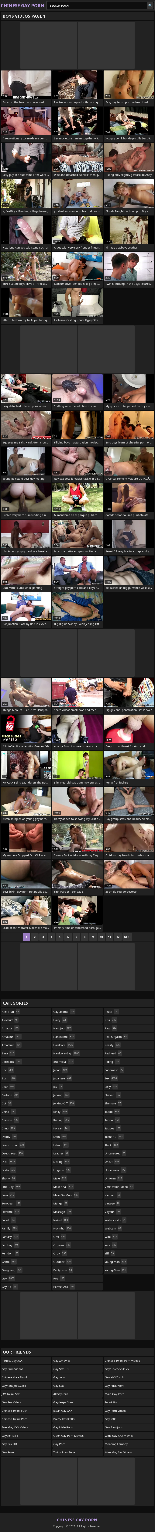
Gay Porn (8, 1452)
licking (61, 1162)
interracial (63, 1062)
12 (117, 937)
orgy (59, 1253)
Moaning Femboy (116, 1444)
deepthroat (12, 1153)
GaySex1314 (10, 1435)
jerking (61, 1095)
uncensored (115, 1153)
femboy (10, 1245)
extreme (10, 1212)
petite (111, 1012)
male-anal (63, 1187)
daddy (9, 1137)
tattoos (112, 1128)
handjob (62, 1028)
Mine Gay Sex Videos (118, 1452)
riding (112, 1062)
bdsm (9, 1078)
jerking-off (63, 1103)
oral (59, 1237)
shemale (113, 1103)
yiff (109, 1253)
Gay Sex (58, 1385)
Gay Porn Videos (115, 1410)
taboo (112, 1112)
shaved (112, 1095)
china (8, 1112)
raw (110, 1028)
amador (10, 1028)
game (9, 1262)
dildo (8, 1170)
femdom (10, 1253)
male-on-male (65, 1195)
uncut (112, 1162)
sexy (111, 1087)
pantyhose (62, 1270)
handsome (63, 1037)
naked (60, 1220)
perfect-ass (63, 1287)
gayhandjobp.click (14, 1385)
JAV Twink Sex (11, 1394)
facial (8, 1220)
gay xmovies (61, 1360)
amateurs (11, 1045)
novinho (62, 1228)
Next (127, 937)
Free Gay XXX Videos (15, 1427)
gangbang (12, 1270)
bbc (7, 1070)
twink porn (112, 1402)
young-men (115, 1270)
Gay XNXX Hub (114, 1377)
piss (110, 1020)
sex (111, 1078)
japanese (62, 1078)
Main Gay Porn (114, 1394)
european (11, 1203)
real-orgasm (116, 1037)
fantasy (10, 1237)
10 (101, 937)
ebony (8, 1178)
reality (112, 1045)
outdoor (62, 1262)
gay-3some (63, 1012)
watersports (115, 1220)
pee (58, 1278)
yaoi (110, 1245)
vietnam (112, 1195)
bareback (11, 1062)
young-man (115, 1262)
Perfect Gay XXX (12, 1360)
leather (60, 1153)
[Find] (150, 5)
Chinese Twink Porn (14, 1419)
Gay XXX (110, 1419)
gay (8, 1278)
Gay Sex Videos (12, 1402)
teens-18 (114, 1137)
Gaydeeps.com (63, 1402)
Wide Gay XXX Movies (119, 1435)
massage (62, 1212)
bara (8, 1053)
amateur (11, 1037)
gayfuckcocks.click (117, 1369)
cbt (6, 1103)
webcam (113, 1228)
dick (8, 1162)
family (9, 1228)
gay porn (59, 1444)
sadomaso (114, 1070)
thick (111, 1145)
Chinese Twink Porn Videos (122, 1360)
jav (57, 1087)
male (59, 1178)
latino (60, 1145)
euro (8, 1195)
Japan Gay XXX (62, 1410)
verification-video (119, 1187)
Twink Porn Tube (64, 1452)
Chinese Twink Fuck (14, 1410)
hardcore (63, 1045)
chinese (10, 1120)
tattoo (112, 1120)
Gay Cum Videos (12, 1369)
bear (8, 1087)
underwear (115, 1170)
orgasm (61, 1245)
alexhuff (10, 1020)
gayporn (59, 1377)
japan (60, 1070)
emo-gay (11, 1187)
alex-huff (10, 1012)
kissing (61, 1120)
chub (8, 1128)
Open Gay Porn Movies (68, 1435)
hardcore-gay (66, 1053)
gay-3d (9, 1287)
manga (60, 1203)
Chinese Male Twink (15, 1377)
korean (61, 1128)
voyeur (112, 1212)
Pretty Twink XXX (64, 1419)
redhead (113, 1053)
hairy (60, 1020)
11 (109, 937)
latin (59, 1137)
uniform (113, 1178)
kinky (60, 1112)
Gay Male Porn (63, 1427)
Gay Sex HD (9, 1444)
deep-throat (13, 1145)
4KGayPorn (60, 1394)
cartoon (10, 1095)
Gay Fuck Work (114, 1385)
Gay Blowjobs (114, 1427)
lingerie (61, 1170)
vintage (112, 1203)
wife (111, 1237)
